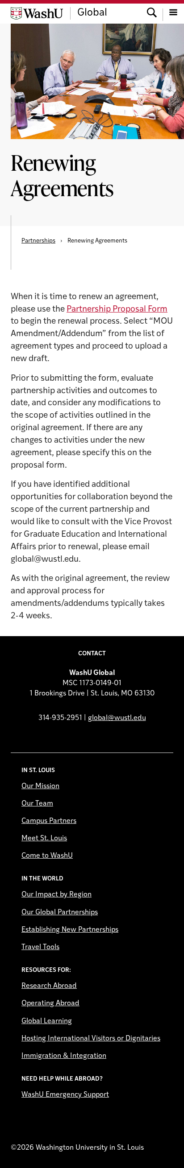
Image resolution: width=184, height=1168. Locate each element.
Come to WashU (47, 856)
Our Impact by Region (56, 894)
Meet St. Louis (44, 838)
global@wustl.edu (117, 718)
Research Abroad (49, 986)
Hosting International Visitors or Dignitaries (90, 1038)
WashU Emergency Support (65, 1094)
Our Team (37, 803)
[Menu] (173, 13)
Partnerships (38, 241)
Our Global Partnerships (59, 912)
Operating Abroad (50, 1003)
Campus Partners (48, 821)
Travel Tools (40, 947)
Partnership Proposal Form (117, 309)
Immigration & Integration (63, 1056)
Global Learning (46, 1021)
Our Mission (40, 786)
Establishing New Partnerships (69, 930)
